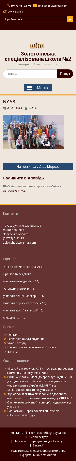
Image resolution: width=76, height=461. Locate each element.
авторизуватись (14, 190)
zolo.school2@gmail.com (52, 5)
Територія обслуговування (25, 339)
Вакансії (12, 351)
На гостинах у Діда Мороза (38, 166)
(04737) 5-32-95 (21, 5)
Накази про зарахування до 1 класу (31, 347)
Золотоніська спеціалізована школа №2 (38, 56)
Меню (42, 88)
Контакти (13, 334)
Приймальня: (14, 19)
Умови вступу (16, 343)
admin (33, 108)
